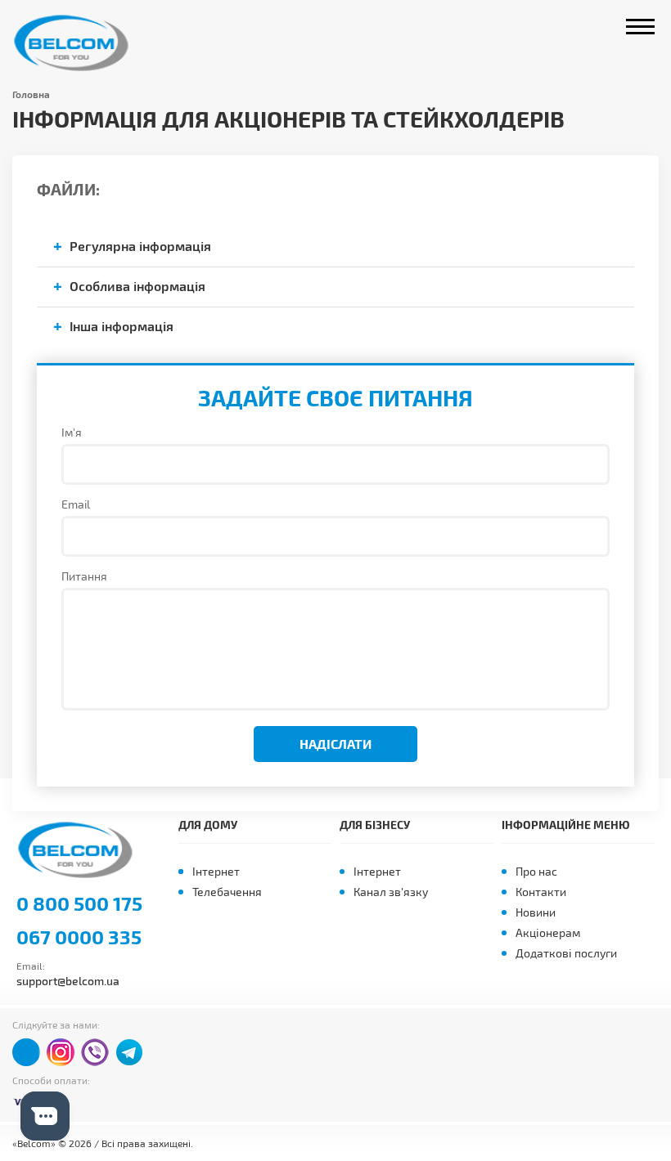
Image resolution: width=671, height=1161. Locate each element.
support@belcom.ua (67, 981)
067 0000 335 (79, 937)
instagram (60, 1052)
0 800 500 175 (79, 903)
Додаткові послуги (566, 953)
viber (95, 1052)
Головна (31, 94)
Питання (84, 576)
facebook (26, 1052)
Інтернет (216, 871)
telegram (129, 1052)
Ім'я (71, 432)
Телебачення (227, 892)
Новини (536, 912)
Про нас (536, 871)
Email (75, 504)
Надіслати (335, 743)
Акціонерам (548, 932)
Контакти (541, 892)
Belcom (76, 43)
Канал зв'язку (391, 892)
